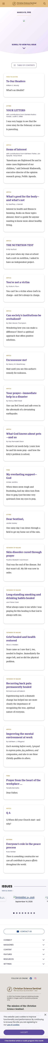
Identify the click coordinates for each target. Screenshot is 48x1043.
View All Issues (7, 891)
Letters (8, 106)
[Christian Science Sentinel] (24, 3)
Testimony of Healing (13, 548)
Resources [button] (9, 959)
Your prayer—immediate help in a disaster (21, 394)
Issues (7, 886)
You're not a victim (18, 282)
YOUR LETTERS (15, 110)
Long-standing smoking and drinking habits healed (23, 596)
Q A (8, 813)
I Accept (24, 1032)
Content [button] (8, 949)
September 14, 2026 (23, 901)
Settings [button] (7, 964)
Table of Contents (26, 65)
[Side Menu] (3, 3)
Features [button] (8, 954)
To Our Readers (15, 81)
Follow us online (19, 978)
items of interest (16, 149)
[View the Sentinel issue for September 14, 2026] (24, 897)
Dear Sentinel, (15, 519)
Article (8, 192)
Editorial (9, 839)
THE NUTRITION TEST (19, 245)
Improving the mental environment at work (19, 735)
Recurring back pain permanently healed (18, 685)
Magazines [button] (9, 944)
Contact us (26, 931)
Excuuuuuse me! (16, 360)
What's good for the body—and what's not (22, 198)
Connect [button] (8, 940)
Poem (8, 470)
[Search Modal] (44, 3)
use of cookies (13, 1024)
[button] (13, 913)
